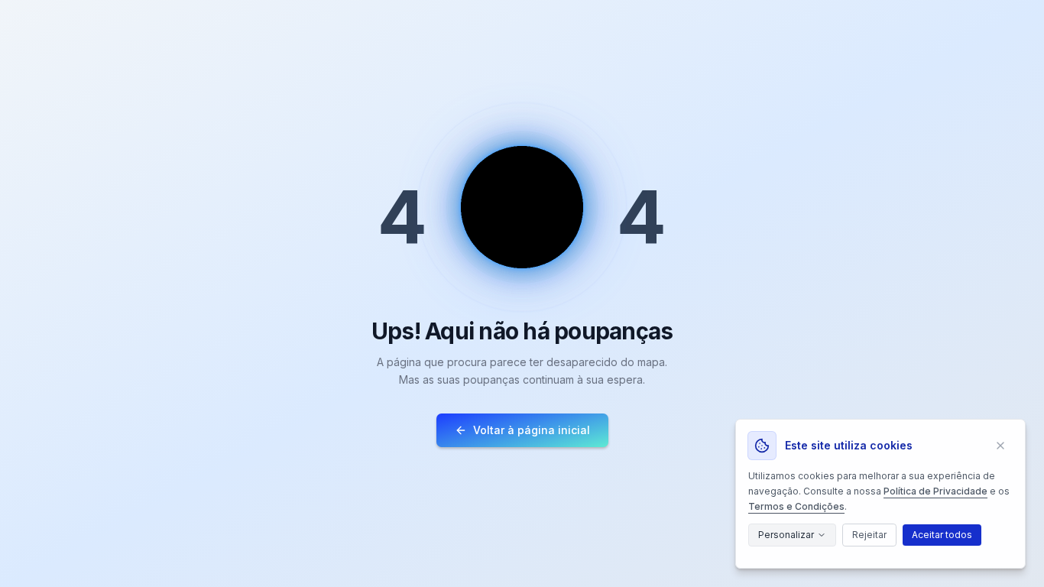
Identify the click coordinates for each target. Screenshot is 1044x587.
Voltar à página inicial (531, 429)
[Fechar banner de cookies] (1000, 445)
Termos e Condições (796, 506)
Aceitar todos (942, 534)
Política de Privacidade (935, 491)
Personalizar (786, 534)
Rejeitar (869, 534)
